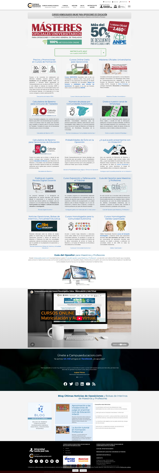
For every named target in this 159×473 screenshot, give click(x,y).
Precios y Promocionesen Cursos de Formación (44, 60)
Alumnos (115, 1)
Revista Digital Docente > (45, 209)
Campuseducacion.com (41, 258)
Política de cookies (125, 467)
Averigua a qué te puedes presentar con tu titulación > (116, 171)
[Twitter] (71, 384)
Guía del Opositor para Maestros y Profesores (115, 179)
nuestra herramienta (122, 164)
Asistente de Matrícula (103, 454)
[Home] (34, 5)
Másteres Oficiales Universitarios (115, 59)
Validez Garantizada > (116, 248)
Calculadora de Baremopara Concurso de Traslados (44, 102)
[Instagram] (76, 384)
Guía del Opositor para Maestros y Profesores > (116, 209)
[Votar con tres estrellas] (79, 445)
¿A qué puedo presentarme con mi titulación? (114, 141)
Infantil (67, 448)
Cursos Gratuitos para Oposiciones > (80, 96)
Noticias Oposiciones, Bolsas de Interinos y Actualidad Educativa (44, 217)
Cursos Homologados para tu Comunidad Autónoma (79, 217)
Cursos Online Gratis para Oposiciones (80, 60)
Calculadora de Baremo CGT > (45, 133)
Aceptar (75, 470)
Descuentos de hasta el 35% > (45, 96)
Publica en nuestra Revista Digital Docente (44, 179)
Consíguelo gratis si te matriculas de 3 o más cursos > (80, 209)
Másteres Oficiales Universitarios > (116, 96)
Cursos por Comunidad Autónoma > (80, 248)
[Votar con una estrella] (76, 445)
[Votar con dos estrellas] (78, 445)
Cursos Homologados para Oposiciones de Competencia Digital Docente (109, 445)
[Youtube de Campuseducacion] (46, 461)
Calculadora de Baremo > (45, 171)
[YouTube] (88, 384)
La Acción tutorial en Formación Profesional (80, 429)
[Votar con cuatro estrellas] (81, 445)
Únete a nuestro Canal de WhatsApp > (116, 133)
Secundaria (68, 452)
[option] (79, 372)
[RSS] (93, 384)
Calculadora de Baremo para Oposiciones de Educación (44, 141)
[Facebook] (65, 384)
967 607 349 (124, 1)
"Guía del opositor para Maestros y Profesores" (81, 258)
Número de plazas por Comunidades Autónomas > (80, 133)
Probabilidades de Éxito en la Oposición (79, 141)
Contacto (99, 458)
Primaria (68, 450)
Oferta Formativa (123, 84)
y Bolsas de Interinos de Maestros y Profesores (92, 397)
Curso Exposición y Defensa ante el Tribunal (79, 179)
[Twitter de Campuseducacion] (31, 461)
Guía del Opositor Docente (104, 448)
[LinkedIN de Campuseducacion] (52, 461)
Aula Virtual (107, 1)
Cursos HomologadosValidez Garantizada (114, 217)
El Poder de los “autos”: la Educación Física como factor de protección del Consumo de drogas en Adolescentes (112, 417)
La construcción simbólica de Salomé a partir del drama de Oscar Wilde (112, 422)
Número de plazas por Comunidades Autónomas (80, 102)
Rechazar (83, 470)
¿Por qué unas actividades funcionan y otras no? (110, 412)
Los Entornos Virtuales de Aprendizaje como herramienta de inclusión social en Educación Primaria (111, 408)
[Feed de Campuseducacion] (57, 461)
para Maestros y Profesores (79, 255)
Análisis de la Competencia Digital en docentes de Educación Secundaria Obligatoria (110, 427)
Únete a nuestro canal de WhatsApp (115, 102)
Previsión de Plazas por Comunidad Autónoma (110, 451)
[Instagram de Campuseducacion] (41, 461)
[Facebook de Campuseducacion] (36, 461)
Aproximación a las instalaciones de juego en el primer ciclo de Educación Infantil (81, 410)
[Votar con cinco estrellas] (83, 445)
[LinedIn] (82, 384)
